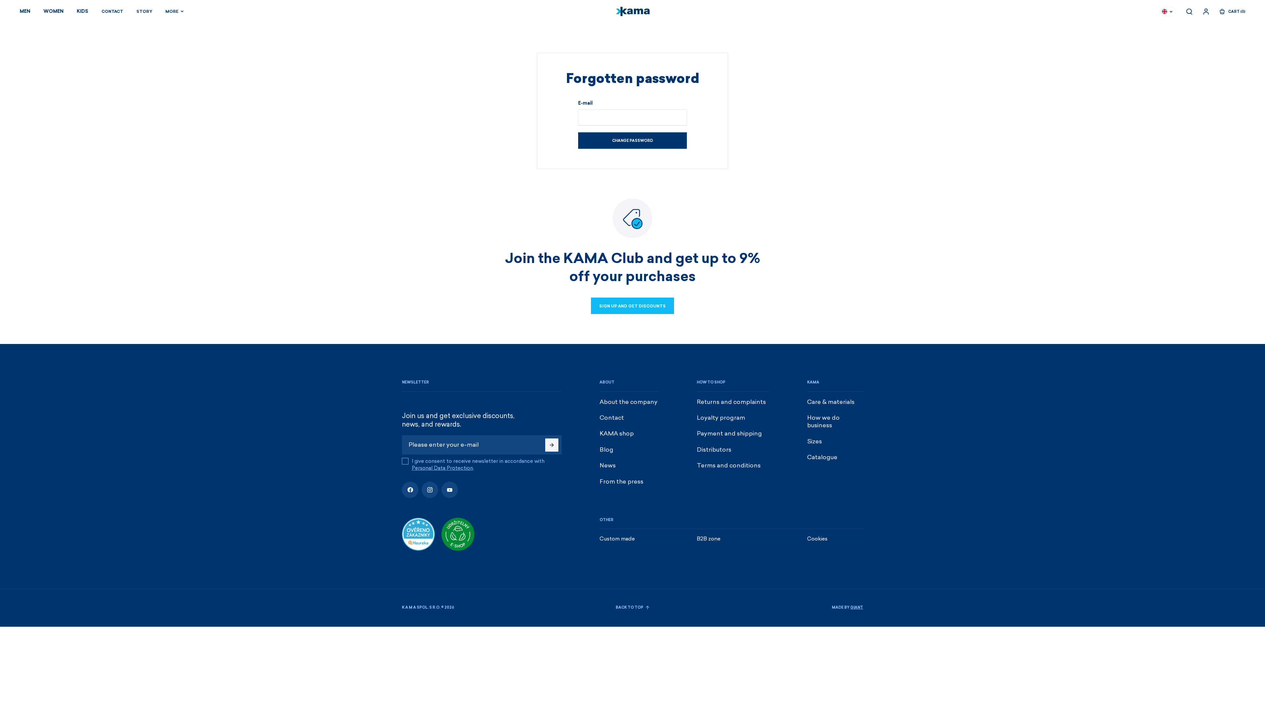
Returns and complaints (731, 402)
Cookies (817, 539)
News (608, 465)
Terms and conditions (729, 465)
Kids (82, 11)
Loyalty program (721, 417)
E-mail (585, 103)
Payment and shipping (729, 433)
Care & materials (831, 402)
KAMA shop (617, 433)
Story (144, 11)
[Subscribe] (551, 445)
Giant (856, 607)
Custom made (617, 539)
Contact (112, 11)
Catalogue (822, 457)
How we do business (823, 421)
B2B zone (708, 539)
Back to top (630, 607)
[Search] (1189, 11)
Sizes (814, 441)
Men (25, 11)
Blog (606, 449)
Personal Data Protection (442, 468)
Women (53, 11)
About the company (629, 402)
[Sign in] (1206, 11)
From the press (621, 481)
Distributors (714, 449)
